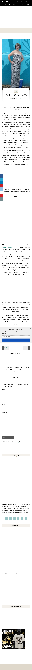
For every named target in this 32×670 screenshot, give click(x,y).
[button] (16, 329)
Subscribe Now (16, 340)
